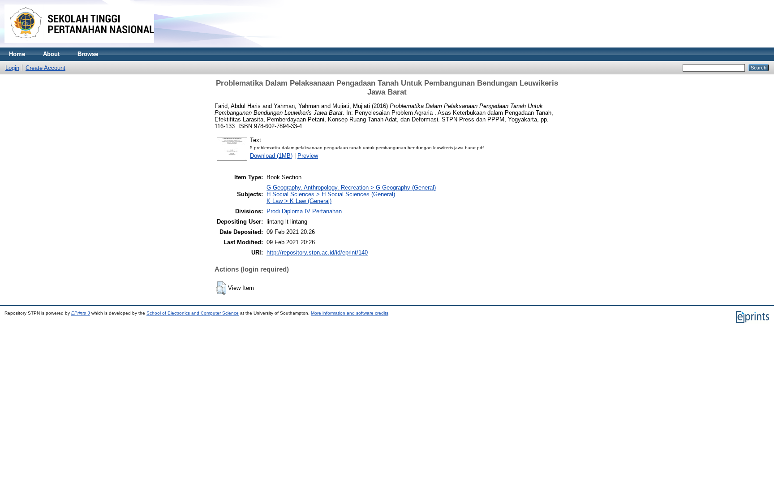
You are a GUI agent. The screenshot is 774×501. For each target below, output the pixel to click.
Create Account (45, 68)
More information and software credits (349, 313)
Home (17, 54)
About (51, 54)
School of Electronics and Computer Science (192, 313)
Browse (87, 54)
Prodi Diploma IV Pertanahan (304, 211)
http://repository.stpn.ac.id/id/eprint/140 (317, 252)
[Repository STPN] (79, 45)
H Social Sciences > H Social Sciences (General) (331, 194)
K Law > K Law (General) (299, 201)
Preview (307, 155)
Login (12, 68)
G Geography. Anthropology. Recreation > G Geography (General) (351, 187)
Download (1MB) (271, 155)
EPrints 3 (80, 313)
